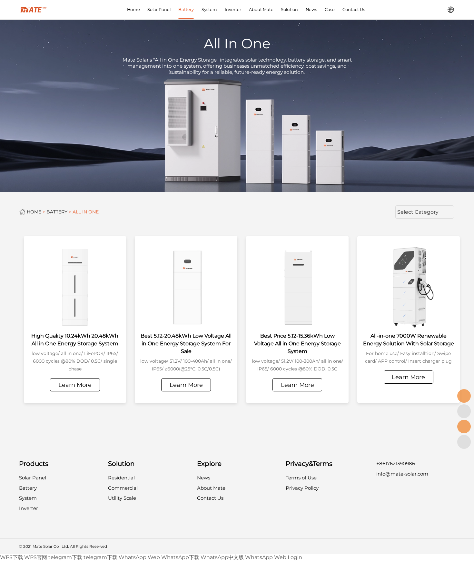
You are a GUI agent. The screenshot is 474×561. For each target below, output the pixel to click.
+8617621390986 (395, 463)
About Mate (261, 9)
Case (330, 9)
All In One (86, 212)
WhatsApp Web (139, 557)
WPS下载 (11, 557)
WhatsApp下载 (180, 557)
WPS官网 (35, 557)
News (311, 9)
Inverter (233, 9)
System (209, 9)
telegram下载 (65, 557)
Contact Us (353, 9)
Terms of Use (301, 478)
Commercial (123, 488)
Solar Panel (159, 9)
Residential (121, 478)
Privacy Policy (302, 488)
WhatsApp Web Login (273, 557)
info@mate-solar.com (402, 474)
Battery (186, 9)
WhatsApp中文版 (222, 557)
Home (133, 9)
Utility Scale (122, 498)
